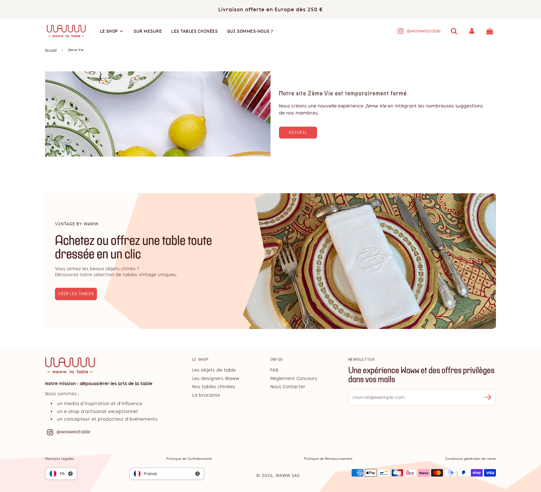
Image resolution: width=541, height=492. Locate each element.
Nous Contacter (287, 386)
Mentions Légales (59, 459)
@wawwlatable (424, 31)
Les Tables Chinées (194, 31)
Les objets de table (214, 370)
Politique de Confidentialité (189, 459)
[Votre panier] (490, 31)
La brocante (206, 395)
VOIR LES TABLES (76, 293)
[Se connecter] (472, 31)
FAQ (274, 370)
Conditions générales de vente (470, 459)
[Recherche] (454, 31)
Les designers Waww (215, 378)
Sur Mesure (148, 31)
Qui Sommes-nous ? (250, 31)
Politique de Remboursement (328, 459)
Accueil (51, 50)
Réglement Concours (293, 378)
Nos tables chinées (213, 386)
